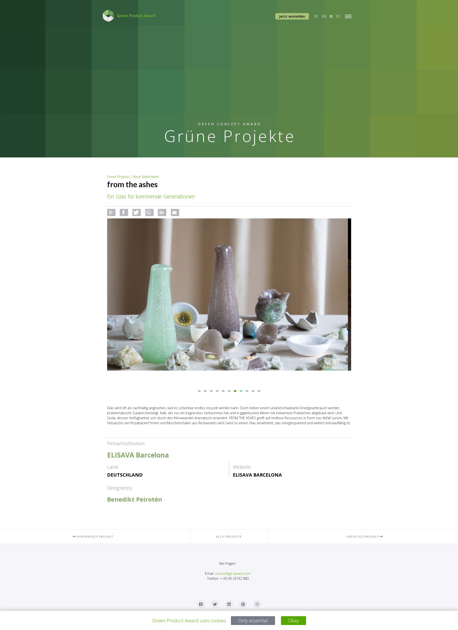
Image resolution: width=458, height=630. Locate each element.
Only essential (253, 620)
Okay (293, 620)
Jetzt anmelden (292, 16)
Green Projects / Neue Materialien (133, 176)
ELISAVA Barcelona (257, 475)
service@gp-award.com (233, 573)
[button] (111, 212)
